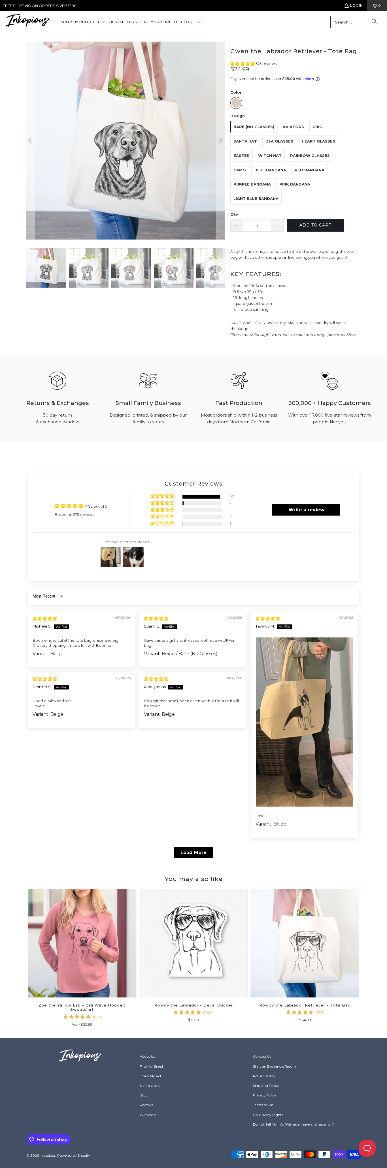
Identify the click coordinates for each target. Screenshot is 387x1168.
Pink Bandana (294, 184)
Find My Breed (151, 1066)
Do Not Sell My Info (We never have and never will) (293, 1124)
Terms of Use (263, 1105)
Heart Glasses (318, 141)
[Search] (374, 22)
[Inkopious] (28, 22)
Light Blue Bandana (255, 198)
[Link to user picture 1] (305, 722)
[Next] (220, 141)
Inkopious (48, 1155)
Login (356, 5)
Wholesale (148, 1115)
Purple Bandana (252, 184)
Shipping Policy (266, 1085)
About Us (147, 1056)
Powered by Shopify (73, 1155)
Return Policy (264, 1076)
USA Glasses (279, 141)
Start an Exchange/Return (274, 1066)
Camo (239, 170)
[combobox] (355, 22)
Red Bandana (309, 170)
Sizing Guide (150, 1085)
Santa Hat (245, 141)
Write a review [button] (306, 509)
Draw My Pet (150, 1076)
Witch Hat (270, 155)
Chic (317, 126)
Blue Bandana (270, 170)
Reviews (146, 1105)
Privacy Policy (264, 1095)
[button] (83, 22)
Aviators (293, 126)
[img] (45, 618)
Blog (143, 1095)
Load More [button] (193, 852)
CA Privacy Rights (268, 1115)
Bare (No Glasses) (253, 126)
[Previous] (30, 141)
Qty (234, 214)
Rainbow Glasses (310, 155)
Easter (241, 155)
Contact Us (262, 1056)
